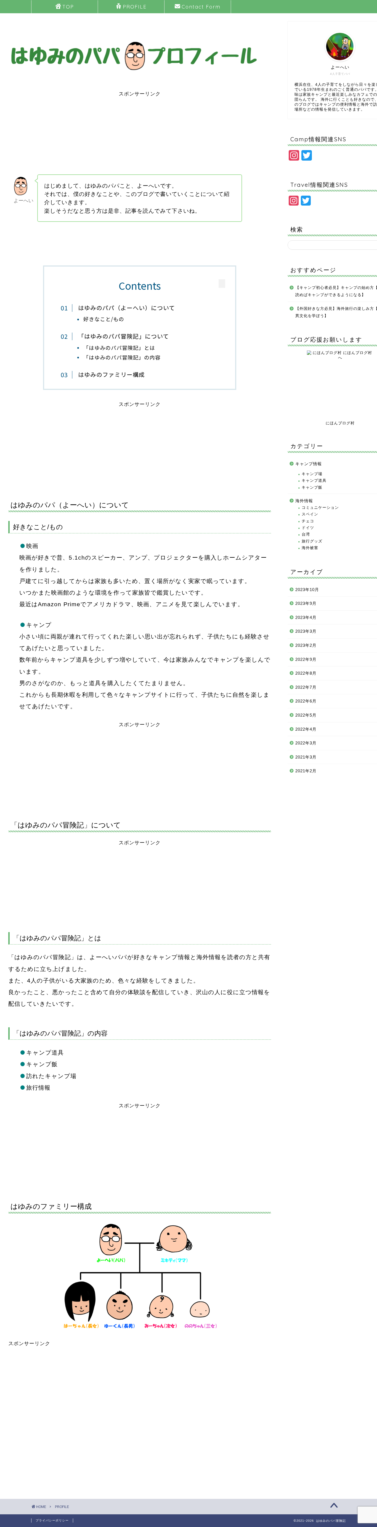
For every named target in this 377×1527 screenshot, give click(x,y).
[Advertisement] (139, 135)
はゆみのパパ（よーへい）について (126, 308)
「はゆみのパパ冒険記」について (123, 336)
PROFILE (135, 7)
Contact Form (201, 7)
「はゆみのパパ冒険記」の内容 (122, 357)
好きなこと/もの (103, 319)
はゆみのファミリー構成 (111, 374)
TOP (68, 7)
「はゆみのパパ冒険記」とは (119, 347)
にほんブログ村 (340, 423)
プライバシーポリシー (52, 1520)
